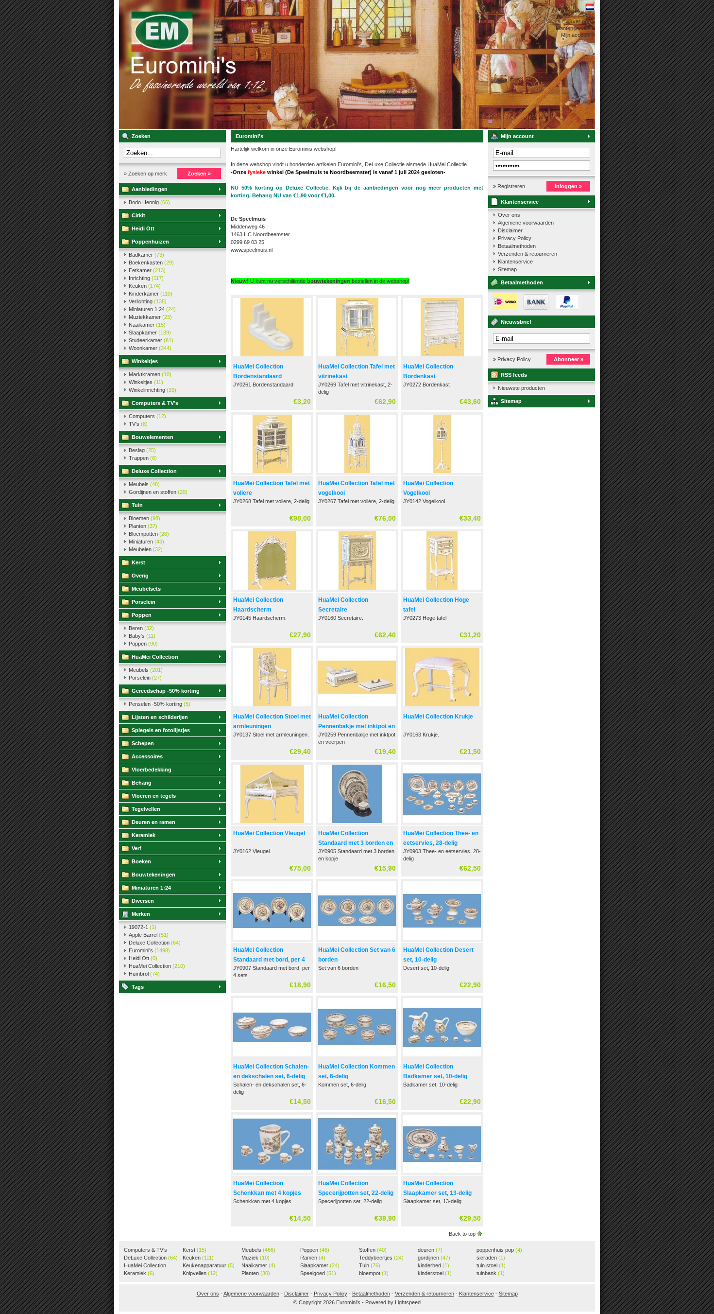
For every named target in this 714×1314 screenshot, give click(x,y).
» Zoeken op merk (145, 173)
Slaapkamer (150, 332)
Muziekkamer (150, 317)
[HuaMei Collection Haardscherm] (272, 590)
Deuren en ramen (153, 822)
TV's (138, 424)
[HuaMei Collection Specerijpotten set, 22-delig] (357, 1173)
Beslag (142, 450)
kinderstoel (435, 1273)
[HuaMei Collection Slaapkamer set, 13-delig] (442, 1173)
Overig (140, 575)
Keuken (145, 286)
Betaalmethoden (517, 246)
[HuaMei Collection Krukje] (442, 707)
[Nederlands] (590, 7)
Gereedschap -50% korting (166, 691)
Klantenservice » (575, 28)
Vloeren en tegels (154, 796)
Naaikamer (147, 325)
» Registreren (509, 186)
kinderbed (433, 1265)
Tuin (137, 505)
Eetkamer (147, 270)
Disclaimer (510, 230)
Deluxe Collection (154, 471)
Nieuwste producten (521, 388)
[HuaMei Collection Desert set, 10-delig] (442, 940)
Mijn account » (578, 35)
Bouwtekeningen (153, 874)
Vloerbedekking (151, 769)
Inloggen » (568, 186)
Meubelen (146, 549)
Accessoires (147, 756)
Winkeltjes (145, 361)
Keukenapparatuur (209, 1265)
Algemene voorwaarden (526, 223)
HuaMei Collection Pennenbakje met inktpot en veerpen (356, 726)
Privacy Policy (514, 238)
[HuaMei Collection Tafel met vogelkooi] (357, 473)
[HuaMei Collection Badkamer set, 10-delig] (442, 1057)
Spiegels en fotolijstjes (161, 730)
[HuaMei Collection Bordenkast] (442, 357)
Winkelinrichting (152, 390)
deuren (430, 1250)
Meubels (144, 484)
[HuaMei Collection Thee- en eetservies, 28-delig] (442, 823)
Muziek (255, 1258)
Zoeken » (199, 173)
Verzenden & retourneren (527, 254)
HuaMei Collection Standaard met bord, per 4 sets (269, 959)
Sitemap (507, 269)
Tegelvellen (146, 809)
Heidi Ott (143, 228)
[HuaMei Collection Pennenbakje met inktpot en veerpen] (357, 707)
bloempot (374, 1273)
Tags (138, 987)
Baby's (142, 636)
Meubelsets (146, 589)
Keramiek (143, 835)
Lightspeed (408, 1302)
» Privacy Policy (512, 359)
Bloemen (144, 518)
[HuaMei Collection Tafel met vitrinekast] (357, 357)
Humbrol (144, 974)
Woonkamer (150, 348)
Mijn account (517, 136)
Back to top (462, 1234)
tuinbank (490, 1273)
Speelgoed (318, 1273)
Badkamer (146, 255)
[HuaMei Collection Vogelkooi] (442, 473)
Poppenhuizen (150, 242)
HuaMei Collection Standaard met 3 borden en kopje (355, 843)
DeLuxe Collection (151, 1258)
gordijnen (434, 1258)
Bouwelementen (152, 437)
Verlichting (148, 301)
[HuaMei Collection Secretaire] (357, 590)
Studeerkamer (151, 340)
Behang (142, 783)
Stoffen (373, 1250)
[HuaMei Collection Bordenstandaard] (272, 357)
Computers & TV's (155, 403)
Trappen (143, 458)
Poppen (142, 615)
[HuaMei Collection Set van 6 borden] (357, 940)
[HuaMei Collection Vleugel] (272, 823)
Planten (143, 526)
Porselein (143, 602)
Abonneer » (568, 359)
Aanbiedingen (150, 189)
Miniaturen (146, 541)
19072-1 (142, 927)
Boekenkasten (151, 262)
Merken (141, 914)
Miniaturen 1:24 (152, 309)
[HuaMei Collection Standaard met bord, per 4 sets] (272, 940)
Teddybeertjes (381, 1258)
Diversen (143, 901)
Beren (141, 628)
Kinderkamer (150, 294)
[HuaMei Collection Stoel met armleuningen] (272, 707)
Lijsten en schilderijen (160, 717)
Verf (136, 848)
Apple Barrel (149, 935)
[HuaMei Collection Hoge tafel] (442, 590)
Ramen (312, 1258)
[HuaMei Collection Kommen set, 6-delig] (357, 1057)
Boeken (141, 861)
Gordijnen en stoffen (158, 492)
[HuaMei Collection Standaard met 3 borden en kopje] (357, 823)
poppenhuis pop (499, 1250)
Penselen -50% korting (159, 704)
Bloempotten (149, 534)
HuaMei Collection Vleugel (269, 833)
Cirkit (138, 215)
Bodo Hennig (149, 202)
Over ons (509, 215)
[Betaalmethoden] (533, 308)
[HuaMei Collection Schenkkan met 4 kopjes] (272, 1173)
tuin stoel (491, 1265)
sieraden (490, 1258)
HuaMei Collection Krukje (438, 716)
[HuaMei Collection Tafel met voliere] (272, 473)
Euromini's (247, 64)
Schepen (143, 743)
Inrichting (146, 278)
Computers (147, 416)
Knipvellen (200, 1273)
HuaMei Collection (155, 657)
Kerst (138, 562)
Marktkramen (150, 374)
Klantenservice (520, 202)
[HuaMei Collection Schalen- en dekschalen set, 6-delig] (272, 1057)
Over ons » (581, 21)
